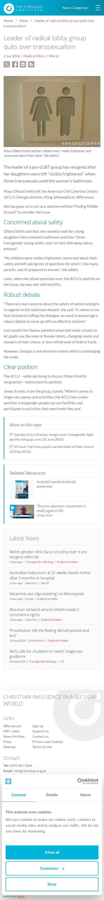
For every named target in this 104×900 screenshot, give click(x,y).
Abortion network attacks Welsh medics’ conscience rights (44, 612)
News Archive (13, 736)
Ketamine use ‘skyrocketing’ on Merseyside (46, 593)
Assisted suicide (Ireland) (56, 481)
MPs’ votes (11, 731)
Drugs (30, 599)
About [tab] (85, 795)
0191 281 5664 (20, 766)
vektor (21, 896)
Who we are (12, 726)
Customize (49, 868)
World (54, 56)
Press (7, 742)
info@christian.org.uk (30, 771)
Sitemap (9, 747)
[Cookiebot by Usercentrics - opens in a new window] (77, 781)
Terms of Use (42, 747)
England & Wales (67, 562)
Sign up (37, 726)
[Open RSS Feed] (31, 63)
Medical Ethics (34, 56)
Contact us (40, 736)
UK (62, 661)
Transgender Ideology (39, 562)
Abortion (31, 583)
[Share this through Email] (23, 63)
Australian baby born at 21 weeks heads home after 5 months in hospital (49, 575)
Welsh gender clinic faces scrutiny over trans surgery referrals (48, 554)
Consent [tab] (18, 795)
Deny (52, 884)
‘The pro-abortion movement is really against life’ (61, 508)
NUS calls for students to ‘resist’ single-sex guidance (45, 654)
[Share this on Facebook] (15, 63)
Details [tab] (52, 795)
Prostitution (36, 640)
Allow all (52, 852)
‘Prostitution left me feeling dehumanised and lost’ (49, 633)
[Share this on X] (7, 63)
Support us (40, 731)
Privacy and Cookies (47, 742)
